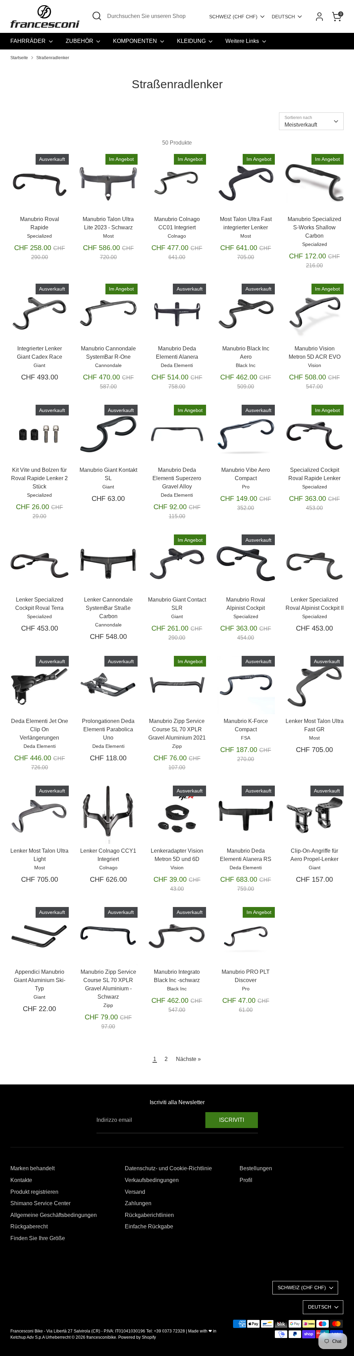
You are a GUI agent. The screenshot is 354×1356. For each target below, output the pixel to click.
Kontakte (21, 1180)
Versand (135, 1192)
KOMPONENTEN (135, 41)
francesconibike (101, 1337)
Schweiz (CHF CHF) (233, 16)
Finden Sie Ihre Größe (37, 1238)
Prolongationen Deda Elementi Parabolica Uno (108, 729)
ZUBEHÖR (80, 41)
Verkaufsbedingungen (152, 1180)
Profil (246, 1180)
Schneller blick (40, 196)
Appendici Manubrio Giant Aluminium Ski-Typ (39, 980)
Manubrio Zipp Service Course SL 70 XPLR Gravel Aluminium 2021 (177, 729)
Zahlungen (138, 1203)
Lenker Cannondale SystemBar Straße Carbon (108, 608)
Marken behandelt (32, 1168)
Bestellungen (256, 1168)
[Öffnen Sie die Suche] (97, 16)
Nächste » (188, 1059)
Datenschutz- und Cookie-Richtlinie (168, 1168)
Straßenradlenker (52, 57)
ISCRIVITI (231, 1120)
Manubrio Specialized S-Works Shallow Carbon (314, 227)
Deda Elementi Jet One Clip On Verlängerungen (39, 729)
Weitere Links (242, 41)
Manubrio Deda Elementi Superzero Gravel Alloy (176, 478)
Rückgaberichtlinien (149, 1215)
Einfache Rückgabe (149, 1226)
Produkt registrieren (34, 1192)
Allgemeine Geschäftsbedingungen (53, 1215)
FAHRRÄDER (28, 41)
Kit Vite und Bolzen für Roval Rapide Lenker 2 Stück (39, 478)
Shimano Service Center (40, 1203)
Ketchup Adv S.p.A (27, 1337)
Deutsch (283, 16)
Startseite (19, 57)
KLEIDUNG (192, 41)
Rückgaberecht (29, 1226)
